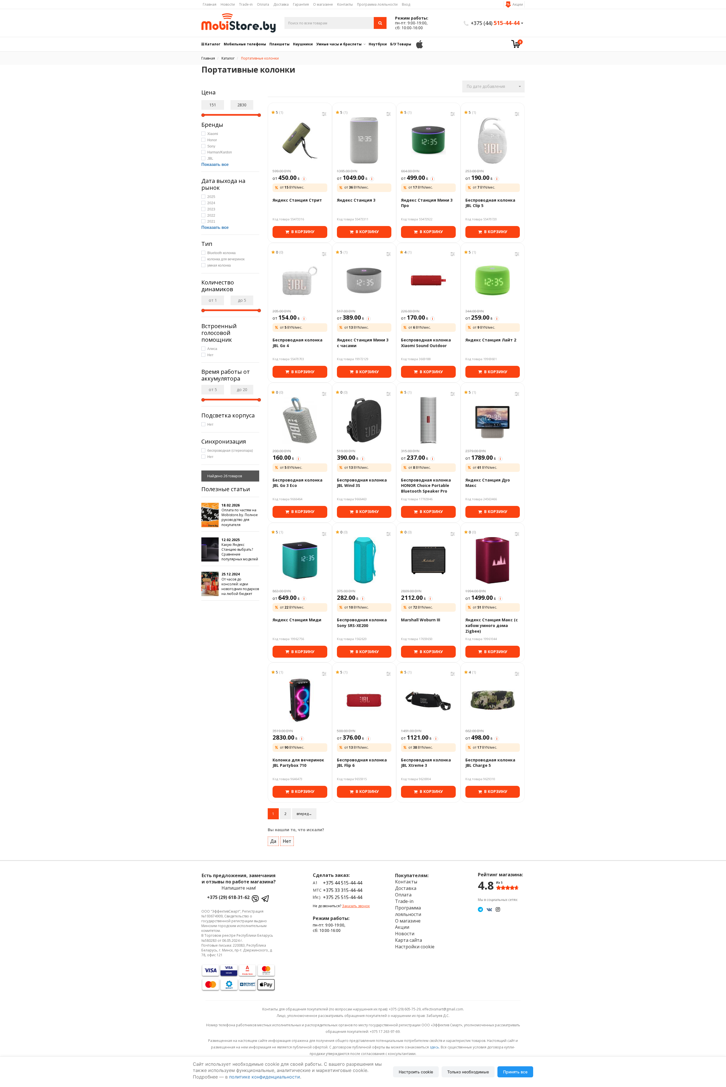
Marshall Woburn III (420, 619)
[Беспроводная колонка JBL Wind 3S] (364, 420)
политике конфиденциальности (264, 1077)
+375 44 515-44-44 (342, 883)
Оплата (263, 4)
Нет (287, 841)
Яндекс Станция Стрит (297, 200)
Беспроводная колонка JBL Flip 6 (362, 762)
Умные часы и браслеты (339, 44)
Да (273, 841)
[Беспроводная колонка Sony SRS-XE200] (364, 560)
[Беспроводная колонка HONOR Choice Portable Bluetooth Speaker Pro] (428, 420)
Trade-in (246, 4)
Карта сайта (408, 940)
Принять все (515, 1071)
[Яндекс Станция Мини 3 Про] (428, 140)
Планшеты (279, 44)
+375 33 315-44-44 (342, 890)
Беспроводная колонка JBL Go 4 (297, 342)
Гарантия (301, 4)
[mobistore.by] (238, 23)
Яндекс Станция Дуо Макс (487, 482)
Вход (406, 4)
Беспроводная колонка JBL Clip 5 (490, 202)
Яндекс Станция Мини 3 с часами (363, 342)
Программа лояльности (377, 4)
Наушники (303, 44)
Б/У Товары (400, 44)
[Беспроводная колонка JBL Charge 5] (492, 700)
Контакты (345, 4)
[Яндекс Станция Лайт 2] (492, 280)
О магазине (323, 4)
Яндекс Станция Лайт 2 (490, 340)
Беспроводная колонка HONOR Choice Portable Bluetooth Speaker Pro (426, 485)
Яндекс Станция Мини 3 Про (427, 202)
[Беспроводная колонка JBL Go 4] (299, 280)
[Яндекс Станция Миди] (299, 560)
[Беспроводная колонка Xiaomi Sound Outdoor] (428, 280)
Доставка (281, 4)
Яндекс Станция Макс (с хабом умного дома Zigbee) (491, 625)
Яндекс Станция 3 (356, 200)
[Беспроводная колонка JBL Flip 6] (364, 700)
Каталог (212, 44)
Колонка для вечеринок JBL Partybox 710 (298, 762)
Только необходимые (468, 1071)
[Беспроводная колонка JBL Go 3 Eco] (299, 420)
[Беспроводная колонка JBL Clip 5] (492, 140)
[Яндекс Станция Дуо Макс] (492, 420)
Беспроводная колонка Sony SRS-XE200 (362, 622)
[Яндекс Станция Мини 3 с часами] (364, 280)
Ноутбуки (378, 44)
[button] (493, 86)
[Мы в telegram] (480, 909)
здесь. (435, 1047)
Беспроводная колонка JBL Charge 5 (490, 762)
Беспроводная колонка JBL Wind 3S (362, 482)
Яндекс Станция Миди (297, 619)
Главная (209, 4)
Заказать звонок (356, 906)
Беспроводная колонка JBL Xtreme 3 (426, 762)
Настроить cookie (416, 1071)
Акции (517, 4)
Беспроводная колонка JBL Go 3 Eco (297, 482)
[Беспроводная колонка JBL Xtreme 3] (428, 700)
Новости (228, 4)
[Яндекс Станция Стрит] (299, 140)
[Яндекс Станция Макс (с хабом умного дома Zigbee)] (492, 560)
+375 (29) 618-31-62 (228, 897)
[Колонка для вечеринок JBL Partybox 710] (299, 700)
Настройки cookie (414, 947)
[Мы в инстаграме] (498, 909)
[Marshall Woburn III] (428, 560)
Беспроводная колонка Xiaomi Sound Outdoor (426, 342)
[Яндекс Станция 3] (364, 140)
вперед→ (304, 813)
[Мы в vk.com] (489, 909)
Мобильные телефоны (245, 44)
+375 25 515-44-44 (342, 897)
